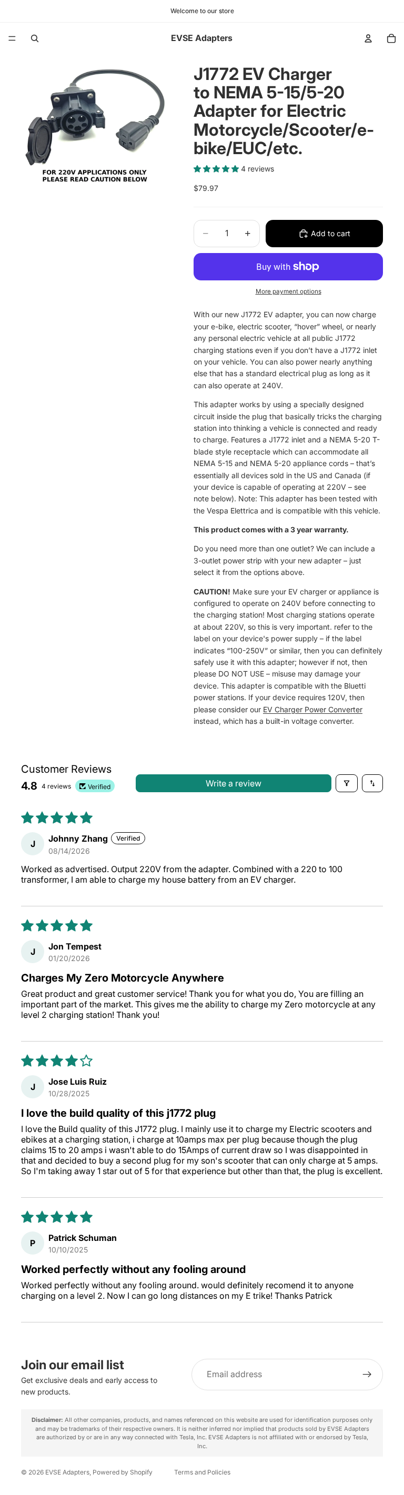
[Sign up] (367, 1374)
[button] (217, 168)
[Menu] (12, 38)
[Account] (368, 38)
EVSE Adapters (67, 1472)
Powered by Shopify (123, 1472)
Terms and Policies (202, 1472)
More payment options (288, 291)
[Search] (34, 38)
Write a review (233, 783)
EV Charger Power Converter (312, 709)
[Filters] (347, 783)
